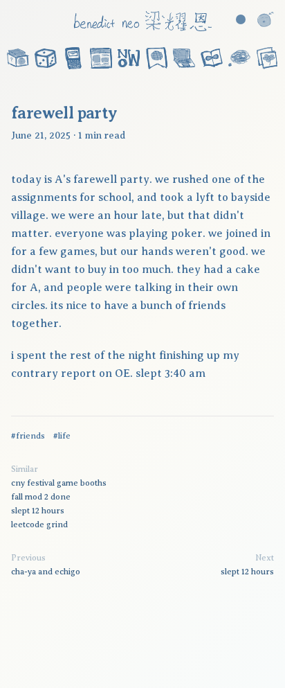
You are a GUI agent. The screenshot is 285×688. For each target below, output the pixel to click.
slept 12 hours (37, 510)
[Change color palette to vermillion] (240, 19)
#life (62, 436)
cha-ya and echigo (45, 571)
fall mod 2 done (41, 497)
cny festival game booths (59, 483)
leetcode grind (39, 524)
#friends (28, 436)
